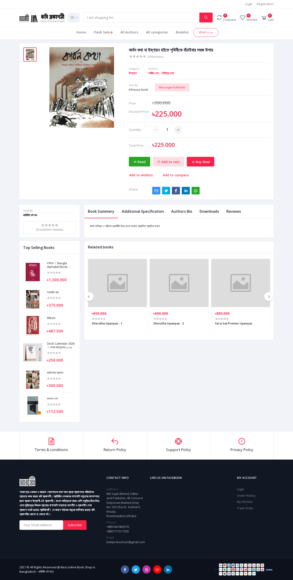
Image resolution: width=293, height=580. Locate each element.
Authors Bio (181, 211)
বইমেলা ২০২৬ (206, 32)
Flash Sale (102, 32)
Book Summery (101, 211)
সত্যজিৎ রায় (53, 292)
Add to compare (176, 175)
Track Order (245, 508)
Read (141, 162)
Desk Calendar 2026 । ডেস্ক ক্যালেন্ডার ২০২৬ (61, 345)
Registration (265, 4)
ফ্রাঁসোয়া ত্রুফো (55, 373)
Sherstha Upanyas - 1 (107, 323)
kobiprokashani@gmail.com (125, 542)
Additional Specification (143, 211)
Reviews (233, 211)
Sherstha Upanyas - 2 (168, 323)
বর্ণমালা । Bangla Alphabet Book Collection (57, 265)
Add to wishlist (141, 175)
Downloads (209, 211)
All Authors (129, 32)
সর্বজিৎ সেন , (154, 73)
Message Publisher (172, 87)
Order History (246, 495)
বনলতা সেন (52, 398)
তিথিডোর (51, 318)
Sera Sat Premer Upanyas (233, 323)
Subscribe (75, 525)
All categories (157, 32)
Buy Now (202, 162)
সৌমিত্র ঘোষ (167, 73)
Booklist (182, 32)
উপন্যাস (133, 73)
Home (81, 32)
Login (248, 4)
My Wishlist (244, 502)
